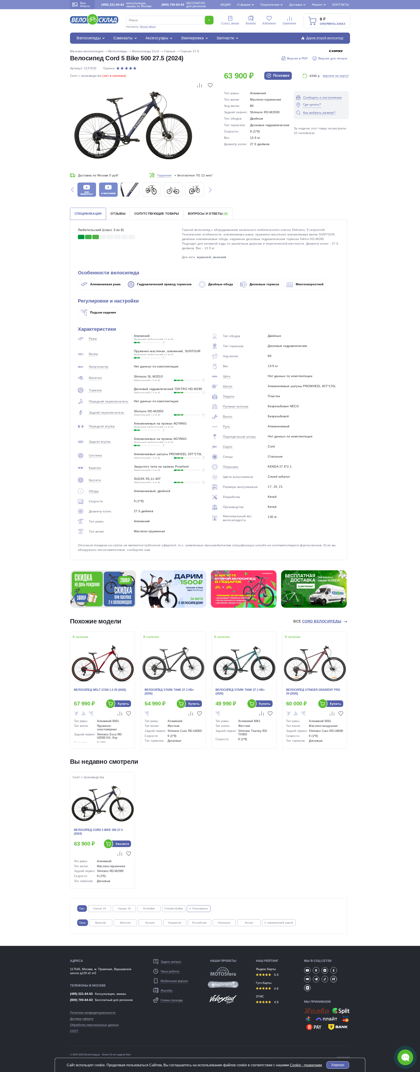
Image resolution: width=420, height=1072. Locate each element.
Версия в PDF (297, 58)
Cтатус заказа (230, 23)
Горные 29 (124, 908)
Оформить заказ (332, 23)
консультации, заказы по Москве (126, 4)
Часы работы (170, 971)
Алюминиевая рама (105, 284)
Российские (199, 922)
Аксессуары (156, 38)
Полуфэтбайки (173, 908)
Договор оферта (81, 1018)
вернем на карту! (336, 75)
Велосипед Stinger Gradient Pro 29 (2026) (313, 691)
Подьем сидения (102, 312)
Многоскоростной (309, 284)
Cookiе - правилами (306, 1065)
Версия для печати (332, 58)
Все (317, 621)
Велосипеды (89, 38)
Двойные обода (220, 284)
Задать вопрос (171, 961)
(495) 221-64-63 (81, 993)
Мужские (100, 922)
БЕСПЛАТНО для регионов (183, 4)
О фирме (243, 4)
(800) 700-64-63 (81, 1000)
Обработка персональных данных (94, 1025)
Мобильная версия (174, 981)
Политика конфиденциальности (93, 1012)
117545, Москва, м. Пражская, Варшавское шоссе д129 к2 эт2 (100, 971)
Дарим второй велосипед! (324, 38)
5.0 (275, 974)
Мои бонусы (85, 4)
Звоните (122, 844)
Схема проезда (172, 1000)
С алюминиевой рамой (278, 922)
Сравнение (289, 23)
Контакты (340, 4)
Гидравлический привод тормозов (164, 284)
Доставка (295, 4)
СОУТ (74, 1031)
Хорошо (337, 1065)
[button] (72, 189)
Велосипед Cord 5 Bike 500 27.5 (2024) (98, 831)
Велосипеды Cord (145, 51)
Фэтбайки (149, 908)
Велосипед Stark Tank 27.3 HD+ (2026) (169, 691)
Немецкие (224, 922)
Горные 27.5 (189, 51)
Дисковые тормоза (264, 284)
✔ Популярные (198, 908)
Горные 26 (99, 908)
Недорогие (175, 922)
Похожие (280, 75)
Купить (123, 703)
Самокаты (123, 38)
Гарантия (165, 175)
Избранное (269, 23)
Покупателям (269, 4)
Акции (225, 4)
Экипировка (192, 38)
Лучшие (150, 922)
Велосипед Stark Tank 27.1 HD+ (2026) (240, 691)
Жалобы (251, 23)
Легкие (249, 922)
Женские (125, 922)
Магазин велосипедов (86, 51)
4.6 (275, 988)
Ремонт (317, 4)
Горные (170, 51)
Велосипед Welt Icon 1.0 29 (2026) (100, 689)
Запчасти (225, 38)
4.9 (275, 1002)
